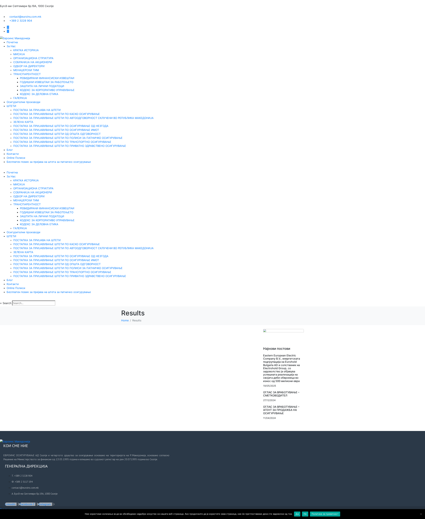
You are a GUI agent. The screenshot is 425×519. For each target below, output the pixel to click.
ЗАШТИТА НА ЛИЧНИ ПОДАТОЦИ (42, 86)
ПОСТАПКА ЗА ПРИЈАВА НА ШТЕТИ (37, 110)
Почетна (12, 42)
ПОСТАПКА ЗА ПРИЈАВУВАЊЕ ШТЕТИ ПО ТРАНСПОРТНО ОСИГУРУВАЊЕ (62, 141)
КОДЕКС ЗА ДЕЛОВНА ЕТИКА (39, 94)
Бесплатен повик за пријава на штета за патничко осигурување (49, 161)
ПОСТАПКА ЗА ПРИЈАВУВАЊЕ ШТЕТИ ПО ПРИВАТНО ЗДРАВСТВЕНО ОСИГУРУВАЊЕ (69, 145)
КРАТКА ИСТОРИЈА (26, 50)
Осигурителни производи (23, 102)
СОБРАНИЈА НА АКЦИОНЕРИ (32, 62)
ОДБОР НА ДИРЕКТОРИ (28, 66)
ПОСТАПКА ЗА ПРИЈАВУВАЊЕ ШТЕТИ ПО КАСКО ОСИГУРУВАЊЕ (56, 114)
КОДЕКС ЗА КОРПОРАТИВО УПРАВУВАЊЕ (47, 90)
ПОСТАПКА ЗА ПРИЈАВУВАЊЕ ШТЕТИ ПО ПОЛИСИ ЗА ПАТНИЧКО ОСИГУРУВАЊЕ (68, 138)
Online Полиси (16, 157)
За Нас (11, 46)
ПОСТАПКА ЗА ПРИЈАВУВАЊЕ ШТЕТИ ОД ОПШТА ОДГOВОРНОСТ (57, 134)
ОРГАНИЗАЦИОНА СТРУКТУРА (33, 58)
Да (297, 514)
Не (305, 514)
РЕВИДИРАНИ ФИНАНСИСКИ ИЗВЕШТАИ (47, 78)
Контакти (13, 153)
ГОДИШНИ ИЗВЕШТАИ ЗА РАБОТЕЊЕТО (46, 82)
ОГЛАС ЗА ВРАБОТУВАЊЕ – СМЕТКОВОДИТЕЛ (281, 394)
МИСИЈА (19, 54)
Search (7, 303)
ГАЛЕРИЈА (20, 98)
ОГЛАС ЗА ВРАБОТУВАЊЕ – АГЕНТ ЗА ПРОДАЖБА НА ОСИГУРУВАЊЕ (281, 410)
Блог (10, 149)
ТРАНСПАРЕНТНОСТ (27, 74)
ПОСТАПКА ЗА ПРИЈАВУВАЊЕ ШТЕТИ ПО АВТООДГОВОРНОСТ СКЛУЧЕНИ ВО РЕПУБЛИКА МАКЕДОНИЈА (83, 118)
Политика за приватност (325, 514)
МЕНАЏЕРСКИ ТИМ (26, 70)
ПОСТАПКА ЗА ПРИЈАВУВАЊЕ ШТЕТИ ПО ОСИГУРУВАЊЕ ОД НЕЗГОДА (60, 126)
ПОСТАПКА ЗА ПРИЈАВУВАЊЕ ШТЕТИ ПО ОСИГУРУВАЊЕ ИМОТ (56, 130)
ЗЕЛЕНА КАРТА (23, 122)
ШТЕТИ (11, 106)
